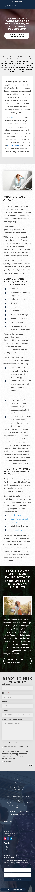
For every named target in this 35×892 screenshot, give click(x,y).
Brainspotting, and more (21, 530)
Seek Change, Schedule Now (13, 889)
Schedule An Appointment (17, 36)
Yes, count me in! (8, 761)
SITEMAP (22, 814)
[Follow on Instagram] (5, 838)
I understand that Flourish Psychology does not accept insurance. (16, 747)
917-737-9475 (18, 1)
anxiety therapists (18, 117)
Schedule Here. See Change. (15, 661)
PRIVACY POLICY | (15, 814)
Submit (30, 765)
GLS (29, 811)
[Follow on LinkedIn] (11, 838)
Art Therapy (16, 515)
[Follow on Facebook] (8, 838)
